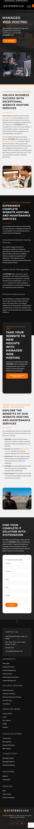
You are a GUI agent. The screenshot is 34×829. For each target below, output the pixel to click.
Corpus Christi (7, 714)
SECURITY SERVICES (13, 686)
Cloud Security (7, 700)
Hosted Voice (7, 738)
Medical (5, 776)
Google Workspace (9, 745)
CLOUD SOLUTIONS (12, 734)
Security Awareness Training (12, 697)
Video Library (7, 794)
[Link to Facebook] (12, 823)
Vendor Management (9, 680)
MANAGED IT (9, 659)
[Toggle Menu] (29, 6)
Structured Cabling (9, 765)
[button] (33, 5)
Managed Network (8, 762)
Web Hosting (7, 748)
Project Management (9, 670)
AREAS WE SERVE (11, 709)
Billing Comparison (9, 797)
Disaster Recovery (8, 667)
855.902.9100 (9, 648)
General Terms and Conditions (17, 817)
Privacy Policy (27, 815)
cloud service (7, 118)
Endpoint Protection (9, 694)
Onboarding (6, 780)
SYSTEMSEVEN (10, 815)
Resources (7, 786)
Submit (11, 605)
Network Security (8, 690)
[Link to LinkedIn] (17, 823)
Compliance (6, 704)
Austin (5, 717)
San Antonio (7, 720)
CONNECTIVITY (10, 754)
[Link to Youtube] (22, 823)
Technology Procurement (11, 677)
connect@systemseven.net (13, 651)
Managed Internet (8, 758)
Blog (4, 791)
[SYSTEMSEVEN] (14, 6)
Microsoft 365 (7, 742)
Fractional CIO (7, 674)
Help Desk (6, 663)
